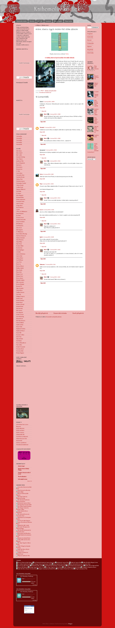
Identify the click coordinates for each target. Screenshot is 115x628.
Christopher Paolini (21, 183)
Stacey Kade (19, 326)
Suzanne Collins (20, 334)
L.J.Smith (18, 252)
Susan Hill (18, 332)
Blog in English (58, 21)
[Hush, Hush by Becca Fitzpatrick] (24, 512)
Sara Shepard (19, 312)
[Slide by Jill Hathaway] (22, 567)
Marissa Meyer (20, 266)
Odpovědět (42, 107)
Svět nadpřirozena (22, 479)
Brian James (19, 167)
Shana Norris (19, 318)
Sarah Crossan (19, 314)
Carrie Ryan (19, 173)
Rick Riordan (19, 308)
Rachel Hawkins (20, 300)
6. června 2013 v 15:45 (48, 184)
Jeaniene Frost (20, 217)
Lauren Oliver (19, 258)
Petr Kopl (18, 294)
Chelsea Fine (19, 179)
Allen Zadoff (19, 153)
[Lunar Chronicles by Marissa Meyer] (24, 523)
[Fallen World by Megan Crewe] (89, 562)
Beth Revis (18, 165)
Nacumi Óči (19, 286)
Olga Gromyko (19, 288)
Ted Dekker (19, 340)
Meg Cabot (19, 272)
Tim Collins (19, 344)
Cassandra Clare (20, 175)
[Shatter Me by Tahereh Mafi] (91, 565)
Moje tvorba (68, 21)
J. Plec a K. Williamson (21, 211)
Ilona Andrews (19, 207)
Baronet (89, 40)
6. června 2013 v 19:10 (54, 161)
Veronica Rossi (20, 349)
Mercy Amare (19, 278)
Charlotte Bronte (20, 177)
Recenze (32, 21)
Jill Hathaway (19, 223)
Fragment (89, 33)
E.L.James (18, 193)
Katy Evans (19, 243)
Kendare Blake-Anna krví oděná (96, 112)
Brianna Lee (19, 169)
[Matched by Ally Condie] (22, 525)
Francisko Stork (20, 201)
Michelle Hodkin (20, 280)
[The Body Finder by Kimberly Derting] (24, 498)
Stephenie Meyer (20, 330)
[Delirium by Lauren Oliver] (23, 503)
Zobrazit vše (29, 481)
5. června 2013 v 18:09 (49, 101)
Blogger (70, 623)
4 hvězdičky (19, 142)
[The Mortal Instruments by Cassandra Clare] (24, 531)
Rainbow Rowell (20, 304)
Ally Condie (19, 155)
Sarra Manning (20, 316)
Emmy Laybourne (20, 199)
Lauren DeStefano (20, 254)
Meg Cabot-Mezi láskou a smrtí (96, 120)
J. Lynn (18, 209)
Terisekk (42, 127)
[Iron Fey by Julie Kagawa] (23, 520)
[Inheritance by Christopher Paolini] (24, 519)
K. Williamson (19, 231)
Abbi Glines (19, 151)
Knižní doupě (21, 466)
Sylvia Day (18, 336)
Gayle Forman (19, 203)
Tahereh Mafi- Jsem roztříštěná (96, 129)
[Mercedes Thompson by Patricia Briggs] (24, 528)
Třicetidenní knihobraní (45, 92)
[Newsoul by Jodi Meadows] (23, 533)
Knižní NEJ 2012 (20, 428)
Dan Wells (18, 191)
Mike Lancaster (20, 282)
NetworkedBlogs (27, 605)
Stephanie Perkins (20, 328)
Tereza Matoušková (21, 342)
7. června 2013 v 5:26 (50, 264)
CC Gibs (18, 171)
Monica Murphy (20, 284)
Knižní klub (90, 37)
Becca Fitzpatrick (20, 163)
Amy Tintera (19, 159)
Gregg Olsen (19, 205)
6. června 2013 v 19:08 (54, 114)
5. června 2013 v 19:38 (51, 150)
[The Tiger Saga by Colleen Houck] (24, 544)
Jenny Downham (20, 221)
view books (34, 584)
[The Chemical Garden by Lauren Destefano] (24, 501)
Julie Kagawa (19, 229)
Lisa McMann (19, 260)
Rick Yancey (19, 310)
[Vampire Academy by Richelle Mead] (24, 554)
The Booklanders (22, 476)
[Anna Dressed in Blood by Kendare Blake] (24, 492)
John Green (19, 227)
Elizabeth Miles (20, 197)
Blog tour (18, 426)
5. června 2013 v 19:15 (49, 127)
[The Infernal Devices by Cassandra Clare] (24, 515)
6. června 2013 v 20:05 (48, 237)
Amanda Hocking (20, 157)
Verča (41, 174)
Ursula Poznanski (20, 347)
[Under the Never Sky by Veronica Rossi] (24, 551)
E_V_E (41, 209)
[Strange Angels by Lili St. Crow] (36, 567)
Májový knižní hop (96, 84)
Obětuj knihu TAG (20, 434)
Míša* (45, 114)
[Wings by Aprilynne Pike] (23, 555)
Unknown (42, 264)
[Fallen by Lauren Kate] (75, 562)
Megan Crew (19, 274)
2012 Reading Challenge (26, 591)
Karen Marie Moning (21, 233)
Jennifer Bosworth (20, 219)
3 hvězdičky (19, 140)
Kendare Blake (19, 245)
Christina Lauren (20, 181)
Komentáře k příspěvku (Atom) (53, 316)
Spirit (41, 237)
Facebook (48, 21)
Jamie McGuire (20, 213)
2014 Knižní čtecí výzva (22, 424)
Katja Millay (19, 241)
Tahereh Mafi (19, 338)
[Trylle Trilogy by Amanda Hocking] (24, 547)
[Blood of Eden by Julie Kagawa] (24, 495)
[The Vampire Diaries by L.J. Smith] (65, 568)
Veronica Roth (19, 351)
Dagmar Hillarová (20, 189)
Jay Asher (18, 215)
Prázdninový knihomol (22, 436)
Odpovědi (44, 111)
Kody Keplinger (20, 250)
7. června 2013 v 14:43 (54, 277)
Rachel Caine (19, 298)
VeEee (67, 54)
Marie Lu (18, 264)
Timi (41, 184)
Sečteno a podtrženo (21, 442)
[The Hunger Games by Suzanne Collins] (24, 509)
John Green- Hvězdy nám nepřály (96, 103)
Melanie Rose (19, 276)
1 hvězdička (19, 136)
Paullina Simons (20, 292)
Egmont (89, 46)
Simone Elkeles (20, 322)
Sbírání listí (19, 440)
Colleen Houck (19, 185)
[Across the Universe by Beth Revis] (24, 488)
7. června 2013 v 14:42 (54, 249)
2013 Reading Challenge (26, 576)
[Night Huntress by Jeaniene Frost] (24, 536)
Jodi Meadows (19, 225)
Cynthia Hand (19, 187)
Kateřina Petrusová (21, 235)
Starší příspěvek (78, 313)
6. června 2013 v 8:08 (48, 174)
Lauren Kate (19, 256)
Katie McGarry (19, 239)
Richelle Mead (19, 306)
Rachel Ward (19, 302)
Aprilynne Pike (20, 161)
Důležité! (40, 21)
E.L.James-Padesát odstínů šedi (96, 94)
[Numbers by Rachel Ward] (23, 538)
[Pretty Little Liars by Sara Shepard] (24, 541)
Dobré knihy (90, 53)
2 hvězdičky (19, 138)
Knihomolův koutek (28, 608)
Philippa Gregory (20, 296)
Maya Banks (19, 270)
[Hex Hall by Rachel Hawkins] (23, 506)
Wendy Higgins (20, 353)
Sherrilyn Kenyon (20, 320)
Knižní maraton (20, 430)
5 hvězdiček (19, 144)
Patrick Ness (19, 290)
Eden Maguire (19, 195)
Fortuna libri (90, 43)
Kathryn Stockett (20, 237)
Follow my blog (28, 612)
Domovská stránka (22, 21)
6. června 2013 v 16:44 (48, 209)
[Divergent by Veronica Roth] (23, 504)
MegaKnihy (90, 49)
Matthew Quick (20, 268)
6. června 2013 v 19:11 (54, 198)
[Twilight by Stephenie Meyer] (88, 567)
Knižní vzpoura (20, 432)
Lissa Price (19, 262)
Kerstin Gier (19, 248)
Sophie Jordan (19, 324)
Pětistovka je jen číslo (21, 438)
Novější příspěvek (42, 313)
